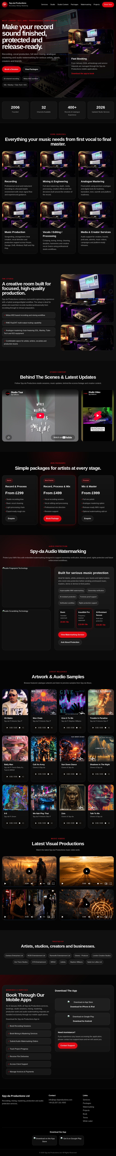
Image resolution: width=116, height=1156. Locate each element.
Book (85, 1114)
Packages (74, 4)
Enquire (11, 518)
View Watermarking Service (72, 635)
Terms (85, 1118)
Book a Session (11, 69)
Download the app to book (82, 73)
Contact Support (67, 1045)
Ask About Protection (70, 642)
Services (44, 4)
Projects (97, 4)
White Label (88, 1121)
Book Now (108, 4)
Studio (52, 4)
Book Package (52, 518)
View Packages (31, 69)
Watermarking (86, 4)
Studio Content (62, 4)
